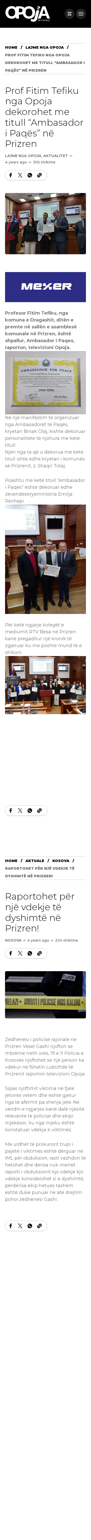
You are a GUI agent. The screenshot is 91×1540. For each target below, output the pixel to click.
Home (11, 47)
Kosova (60, 860)
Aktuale (35, 860)
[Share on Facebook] (10, 175)
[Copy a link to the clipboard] (39, 175)
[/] (69, 14)
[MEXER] (45, 287)
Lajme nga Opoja (45, 47)
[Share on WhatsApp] (30, 175)
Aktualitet (55, 155)
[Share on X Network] (20, 175)
